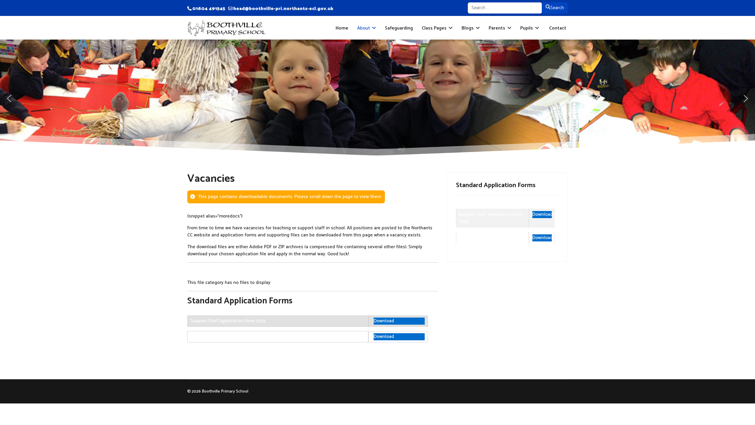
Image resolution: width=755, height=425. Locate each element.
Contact (557, 28)
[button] (9, 98)
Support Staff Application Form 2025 (228, 321)
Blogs (468, 28)
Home (342, 28)
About (363, 28)
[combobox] (505, 8)
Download (384, 321)
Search (557, 8)
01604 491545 (208, 9)
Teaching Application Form (218, 337)
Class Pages (434, 28)
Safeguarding (399, 28)
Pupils (526, 28)
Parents (497, 28)
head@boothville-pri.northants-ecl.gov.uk (283, 9)
